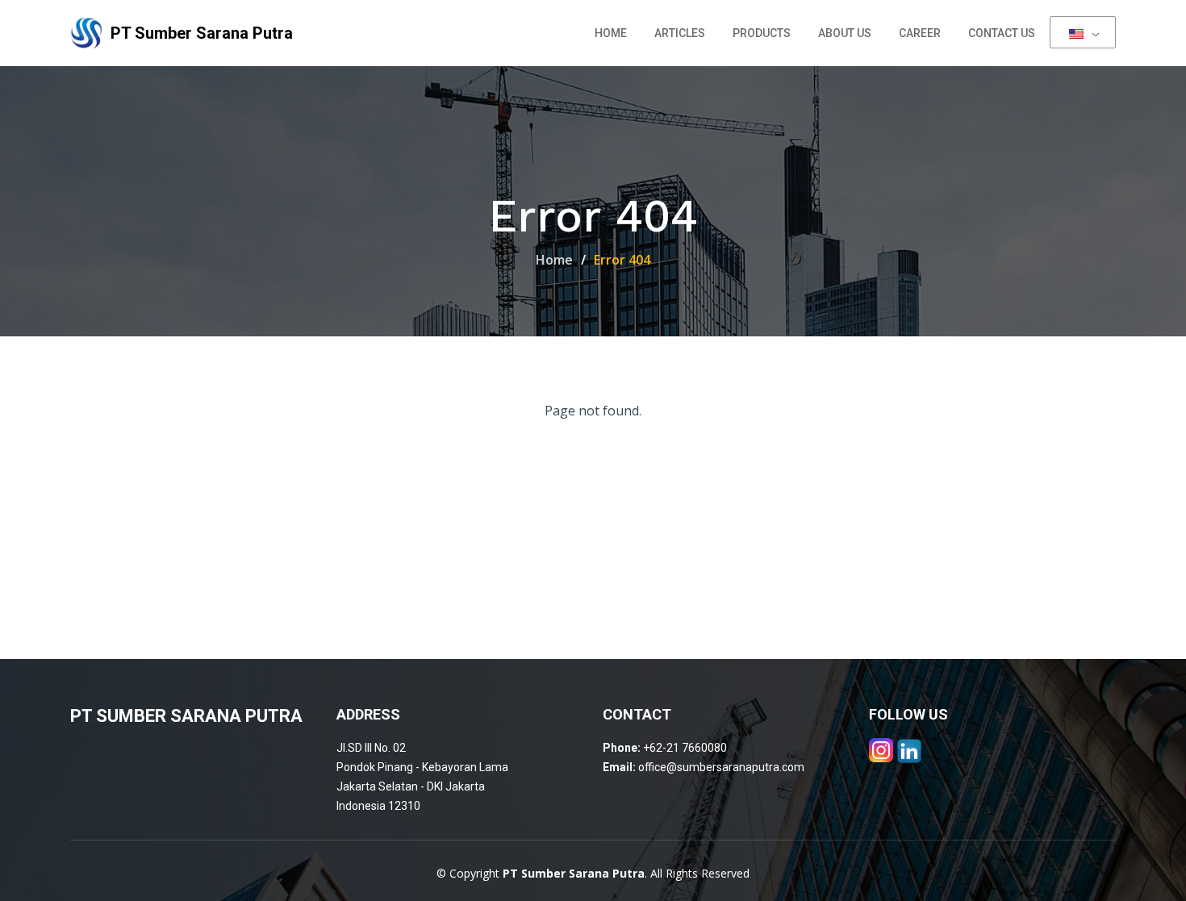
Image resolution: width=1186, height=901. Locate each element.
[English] (1083, 32)
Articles (679, 33)
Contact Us (1001, 33)
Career (920, 33)
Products (762, 33)
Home (611, 33)
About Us (844, 33)
